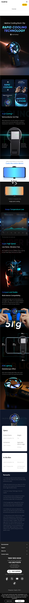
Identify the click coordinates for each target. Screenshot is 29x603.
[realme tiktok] (14, 583)
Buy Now (24, 4)
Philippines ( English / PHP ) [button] (14, 590)
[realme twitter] (12, 579)
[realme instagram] (22, 579)
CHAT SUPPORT (16, 571)
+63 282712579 (14, 562)
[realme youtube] (17, 579)
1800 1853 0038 (14, 558)
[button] (27, 2)
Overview (14, 9)
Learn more (9, 601)
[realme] (4, 2)
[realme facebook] (7, 579)
